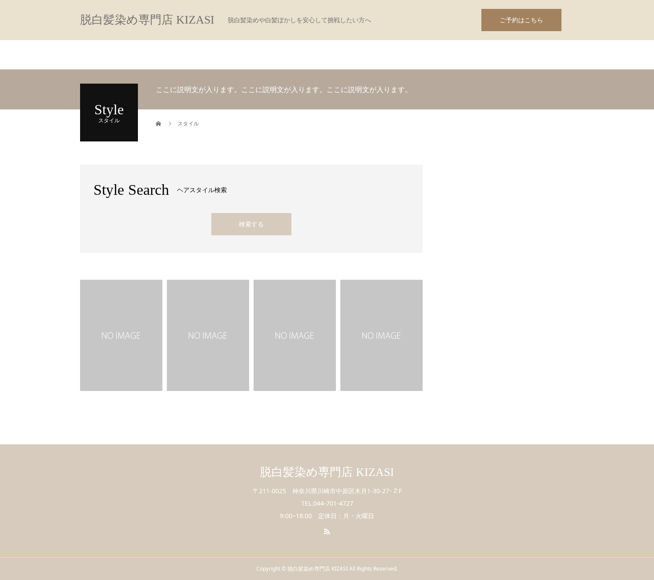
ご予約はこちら (521, 20)
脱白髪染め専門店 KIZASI (147, 20)
